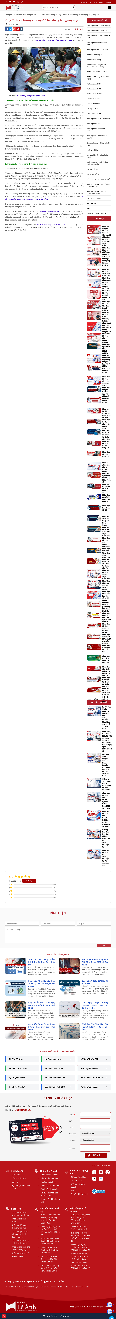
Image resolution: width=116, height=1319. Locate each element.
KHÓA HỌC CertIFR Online (105, 369)
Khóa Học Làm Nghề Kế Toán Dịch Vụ (106, 648)
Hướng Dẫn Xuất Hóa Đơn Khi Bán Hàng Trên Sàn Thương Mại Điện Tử (106, 838)
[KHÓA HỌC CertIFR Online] (94, 367)
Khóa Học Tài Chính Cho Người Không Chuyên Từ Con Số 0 (106, 328)
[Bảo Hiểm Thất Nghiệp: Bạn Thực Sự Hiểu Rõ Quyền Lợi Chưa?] (15, 995)
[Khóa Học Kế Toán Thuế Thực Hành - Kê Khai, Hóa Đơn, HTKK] (94, 272)
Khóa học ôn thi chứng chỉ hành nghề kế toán (106, 413)
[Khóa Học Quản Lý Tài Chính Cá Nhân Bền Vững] (94, 432)
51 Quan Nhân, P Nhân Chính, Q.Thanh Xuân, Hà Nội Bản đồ (50, 1241)
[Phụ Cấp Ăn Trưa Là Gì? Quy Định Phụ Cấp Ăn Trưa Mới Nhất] (15, 1017)
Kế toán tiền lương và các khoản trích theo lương (96, 66)
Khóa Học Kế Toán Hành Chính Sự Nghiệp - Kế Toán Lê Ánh (106, 318)
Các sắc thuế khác (93, 99)
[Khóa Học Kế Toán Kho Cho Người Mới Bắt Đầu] (94, 615)
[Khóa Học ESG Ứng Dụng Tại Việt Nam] (94, 658)
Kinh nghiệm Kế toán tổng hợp (98, 25)
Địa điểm (72, 1141)
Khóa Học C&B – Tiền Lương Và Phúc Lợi (106, 498)
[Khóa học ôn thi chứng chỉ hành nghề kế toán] (94, 410)
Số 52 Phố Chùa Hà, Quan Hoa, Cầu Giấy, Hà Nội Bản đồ (49, 1259)
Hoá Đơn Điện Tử (16, 1087)
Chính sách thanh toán (50, 1185)
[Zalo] (101, 1179)
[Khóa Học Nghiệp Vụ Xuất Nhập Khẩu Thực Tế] (94, 475)
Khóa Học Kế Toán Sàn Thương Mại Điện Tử (106, 586)
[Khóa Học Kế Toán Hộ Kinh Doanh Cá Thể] (94, 294)
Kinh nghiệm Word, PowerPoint (98, 119)
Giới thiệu (84, 2)
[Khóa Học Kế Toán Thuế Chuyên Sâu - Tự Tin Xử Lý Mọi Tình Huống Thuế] (94, 283)
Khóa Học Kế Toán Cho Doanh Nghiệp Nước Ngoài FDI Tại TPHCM (106, 800)
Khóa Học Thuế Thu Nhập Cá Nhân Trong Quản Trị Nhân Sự (106, 522)
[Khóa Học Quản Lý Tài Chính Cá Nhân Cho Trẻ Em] (94, 561)
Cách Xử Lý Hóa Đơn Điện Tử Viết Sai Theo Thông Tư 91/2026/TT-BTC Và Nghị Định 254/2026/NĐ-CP (107, 741)
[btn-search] (73, 7)
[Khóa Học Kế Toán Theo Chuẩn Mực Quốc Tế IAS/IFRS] (94, 539)
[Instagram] (18, 2)
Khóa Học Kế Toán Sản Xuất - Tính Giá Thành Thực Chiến (106, 383)
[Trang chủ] (14, 8)
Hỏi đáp (108, 2)
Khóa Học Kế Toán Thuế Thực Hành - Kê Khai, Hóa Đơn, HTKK (106, 274)
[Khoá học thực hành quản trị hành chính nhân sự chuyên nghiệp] (94, 486)
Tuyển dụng (93, 2)
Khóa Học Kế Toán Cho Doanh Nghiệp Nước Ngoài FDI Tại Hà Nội (106, 818)
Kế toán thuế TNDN (94, 94)
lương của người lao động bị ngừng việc (54, 40)
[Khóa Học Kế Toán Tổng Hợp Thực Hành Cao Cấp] (94, 529)
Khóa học (72, 1134)
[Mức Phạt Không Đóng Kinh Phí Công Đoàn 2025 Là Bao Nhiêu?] (69, 974)
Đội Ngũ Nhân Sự (19, 1178)
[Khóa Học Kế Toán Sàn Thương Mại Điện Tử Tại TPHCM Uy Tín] (94, 854)
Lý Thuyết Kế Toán (17, 1077)
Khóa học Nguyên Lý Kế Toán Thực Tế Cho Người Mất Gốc (106, 231)
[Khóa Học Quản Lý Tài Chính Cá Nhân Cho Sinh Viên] (94, 679)
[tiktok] (22, 2)
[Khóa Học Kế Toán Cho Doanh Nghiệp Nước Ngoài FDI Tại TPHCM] (94, 797)
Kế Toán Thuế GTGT (89, 1059)
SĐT (71, 1121)
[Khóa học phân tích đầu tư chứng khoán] (94, 466)
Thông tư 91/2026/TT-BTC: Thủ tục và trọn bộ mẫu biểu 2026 (106, 784)
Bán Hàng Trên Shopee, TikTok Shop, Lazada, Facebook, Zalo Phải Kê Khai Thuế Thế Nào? (106, 765)
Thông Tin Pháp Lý (49, 1171)
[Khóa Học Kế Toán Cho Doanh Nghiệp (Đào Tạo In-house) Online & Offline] (94, 346)
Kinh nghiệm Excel (94, 124)
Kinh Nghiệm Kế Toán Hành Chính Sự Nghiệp (97, 192)
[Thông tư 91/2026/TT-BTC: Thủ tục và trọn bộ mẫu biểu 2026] (94, 783)
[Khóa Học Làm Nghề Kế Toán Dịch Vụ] (94, 647)
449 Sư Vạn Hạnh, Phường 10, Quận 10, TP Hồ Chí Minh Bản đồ (80, 1247)
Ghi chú (72, 1148)
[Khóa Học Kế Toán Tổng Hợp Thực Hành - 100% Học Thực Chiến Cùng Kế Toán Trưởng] (94, 240)
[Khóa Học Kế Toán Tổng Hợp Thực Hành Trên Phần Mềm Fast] (94, 550)
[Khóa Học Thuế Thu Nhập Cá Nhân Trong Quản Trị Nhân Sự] (94, 518)
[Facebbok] (94, 1172)
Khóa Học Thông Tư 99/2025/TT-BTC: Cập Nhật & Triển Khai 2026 (106, 641)
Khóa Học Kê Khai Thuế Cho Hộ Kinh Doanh (106, 628)
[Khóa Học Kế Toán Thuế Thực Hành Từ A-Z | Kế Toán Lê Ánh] (94, 690)
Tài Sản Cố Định (16, 1059)
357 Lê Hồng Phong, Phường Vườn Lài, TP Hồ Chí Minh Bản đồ (79, 1256)
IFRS (88, 208)
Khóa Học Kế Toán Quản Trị (106, 454)
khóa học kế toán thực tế (49, 211)
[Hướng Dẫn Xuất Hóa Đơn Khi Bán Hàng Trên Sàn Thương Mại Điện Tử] (94, 834)
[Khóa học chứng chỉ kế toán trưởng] (94, 262)
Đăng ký (97, 1155)
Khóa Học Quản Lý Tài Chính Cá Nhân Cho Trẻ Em (106, 564)
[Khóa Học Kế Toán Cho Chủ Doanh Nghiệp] (94, 304)
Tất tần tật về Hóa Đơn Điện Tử (98, 179)
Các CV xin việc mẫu (94, 114)
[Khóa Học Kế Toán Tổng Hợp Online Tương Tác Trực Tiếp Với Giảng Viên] (94, 251)
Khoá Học (16, 1208)
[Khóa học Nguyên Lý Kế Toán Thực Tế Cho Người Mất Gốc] (94, 229)
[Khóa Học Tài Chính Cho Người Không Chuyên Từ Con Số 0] (94, 326)
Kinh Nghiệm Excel (89, 1068)
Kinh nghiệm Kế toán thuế (97, 30)
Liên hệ (101, 2)
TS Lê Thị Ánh (77, 29)
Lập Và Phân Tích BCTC (55, 1087)
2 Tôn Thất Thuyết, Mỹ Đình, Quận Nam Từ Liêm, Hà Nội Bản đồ (50, 1268)
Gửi (104, 945)
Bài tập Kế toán (92, 109)
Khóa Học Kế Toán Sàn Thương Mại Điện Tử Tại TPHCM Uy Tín (106, 857)
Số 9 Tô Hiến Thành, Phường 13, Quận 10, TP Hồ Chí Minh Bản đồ (80, 1265)
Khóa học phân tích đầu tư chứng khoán (106, 467)
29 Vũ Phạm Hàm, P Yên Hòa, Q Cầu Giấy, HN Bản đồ (49, 1250)
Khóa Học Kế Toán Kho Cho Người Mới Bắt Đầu (106, 617)
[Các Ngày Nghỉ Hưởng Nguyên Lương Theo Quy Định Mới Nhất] (69, 1017)
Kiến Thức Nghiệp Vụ (79, 1172)
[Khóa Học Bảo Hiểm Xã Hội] (94, 507)
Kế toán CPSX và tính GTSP (97, 72)
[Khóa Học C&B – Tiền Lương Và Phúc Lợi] (94, 497)
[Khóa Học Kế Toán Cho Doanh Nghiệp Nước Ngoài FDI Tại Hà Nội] (94, 815)
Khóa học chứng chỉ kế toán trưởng (106, 262)
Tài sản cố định (92, 169)
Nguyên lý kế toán (93, 174)
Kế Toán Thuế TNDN (54, 1068)
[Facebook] (6, 2)
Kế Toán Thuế (76, 1180)
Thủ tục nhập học (48, 1182)
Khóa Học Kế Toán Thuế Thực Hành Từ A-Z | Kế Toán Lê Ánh (106, 694)
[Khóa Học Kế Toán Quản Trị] (94, 453)
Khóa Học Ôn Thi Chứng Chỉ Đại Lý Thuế (106, 424)
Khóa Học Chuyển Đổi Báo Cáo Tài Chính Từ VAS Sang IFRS (106, 393)
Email (71, 1127)
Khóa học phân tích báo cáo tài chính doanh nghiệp (20, 1234)
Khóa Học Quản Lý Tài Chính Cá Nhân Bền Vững (106, 434)
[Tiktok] (107, 1172)
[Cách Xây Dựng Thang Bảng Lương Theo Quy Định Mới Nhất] (15, 1039)
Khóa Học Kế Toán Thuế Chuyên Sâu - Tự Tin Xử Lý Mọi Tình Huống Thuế (106, 288)
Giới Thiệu (16, 1174)
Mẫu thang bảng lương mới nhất (31, 96)
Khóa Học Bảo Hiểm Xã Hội (106, 508)
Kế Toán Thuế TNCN (18, 1068)
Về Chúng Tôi (17, 1171)
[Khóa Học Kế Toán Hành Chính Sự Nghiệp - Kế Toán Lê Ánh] (94, 315)
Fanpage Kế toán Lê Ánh (96, 699)
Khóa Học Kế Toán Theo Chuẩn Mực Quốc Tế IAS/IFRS (106, 544)
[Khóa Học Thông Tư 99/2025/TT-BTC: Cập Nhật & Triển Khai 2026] (94, 636)
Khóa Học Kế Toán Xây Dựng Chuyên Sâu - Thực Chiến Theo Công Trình (106, 362)
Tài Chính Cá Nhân (94, 198)
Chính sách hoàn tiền (50, 1189)
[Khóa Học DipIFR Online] (94, 400)
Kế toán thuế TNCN (94, 89)
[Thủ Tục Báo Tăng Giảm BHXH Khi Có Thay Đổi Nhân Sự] (15, 974)
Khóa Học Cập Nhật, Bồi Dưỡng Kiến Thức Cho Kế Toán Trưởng (106, 673)
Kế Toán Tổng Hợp (78, 1177)
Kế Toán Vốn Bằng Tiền (55, 1077)
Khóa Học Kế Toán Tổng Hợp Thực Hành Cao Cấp (106, 532)
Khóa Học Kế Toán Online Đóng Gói (106, 444)
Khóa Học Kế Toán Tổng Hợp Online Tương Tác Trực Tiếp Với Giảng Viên (106, 255)
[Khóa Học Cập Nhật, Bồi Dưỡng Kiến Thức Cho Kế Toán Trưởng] (94, 668)
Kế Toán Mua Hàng (53, 1059)
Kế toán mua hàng (94, 60)
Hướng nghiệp (92, 150)
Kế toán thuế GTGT (94, 84)
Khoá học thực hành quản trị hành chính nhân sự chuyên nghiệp (106, 491)
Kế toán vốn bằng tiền (95, 55)
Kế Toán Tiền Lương (89, 1087)
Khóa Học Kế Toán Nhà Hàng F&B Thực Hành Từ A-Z (106, 607)
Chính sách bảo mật (49, 1174)
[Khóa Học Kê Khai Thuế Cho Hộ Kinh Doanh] (94, 625)
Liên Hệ (15, 1182)
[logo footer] (21, 1311)
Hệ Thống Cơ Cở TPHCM (78, 1210)
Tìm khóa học (51, 1316)
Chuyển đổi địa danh (79, 1194)
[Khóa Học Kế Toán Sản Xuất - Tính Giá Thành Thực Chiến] (94, 380)
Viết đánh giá (29, 881)
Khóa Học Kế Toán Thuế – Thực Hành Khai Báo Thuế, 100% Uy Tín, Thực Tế (106, 578)
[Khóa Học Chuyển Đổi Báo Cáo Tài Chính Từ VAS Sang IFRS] (94, 389)
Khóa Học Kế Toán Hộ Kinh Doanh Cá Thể (106, 295)
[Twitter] (10, 2)
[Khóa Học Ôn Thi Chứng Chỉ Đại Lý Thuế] (94, 421)
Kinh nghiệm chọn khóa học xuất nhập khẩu (97, 163)
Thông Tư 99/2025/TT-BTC (96, 213)
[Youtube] (14, 2)
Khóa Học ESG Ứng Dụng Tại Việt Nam (106, 659)
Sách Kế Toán (92, 203)
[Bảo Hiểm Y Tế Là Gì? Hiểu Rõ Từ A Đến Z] (69, 995)
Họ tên (72, 1115)
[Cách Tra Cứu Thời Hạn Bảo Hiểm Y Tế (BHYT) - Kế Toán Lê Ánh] (69, 1039)
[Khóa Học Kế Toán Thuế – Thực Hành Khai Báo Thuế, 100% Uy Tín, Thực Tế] (94, 573)
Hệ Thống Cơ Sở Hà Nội (49, 1210)
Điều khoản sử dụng (49, 1178)
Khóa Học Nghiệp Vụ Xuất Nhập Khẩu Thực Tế (106, 477)
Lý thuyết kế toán (93, 104)
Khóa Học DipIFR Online (106, 400)
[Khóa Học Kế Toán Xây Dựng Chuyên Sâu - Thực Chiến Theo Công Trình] (94, 358)
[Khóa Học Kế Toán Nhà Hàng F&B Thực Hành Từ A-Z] (94, 604)
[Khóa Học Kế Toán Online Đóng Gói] (94, 443)
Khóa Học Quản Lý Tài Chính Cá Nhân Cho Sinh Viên (106, 683)
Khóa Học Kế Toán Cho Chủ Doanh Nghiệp (106, 305)
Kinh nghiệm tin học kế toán (97, 50)
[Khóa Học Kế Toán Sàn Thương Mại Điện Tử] (94, 584)
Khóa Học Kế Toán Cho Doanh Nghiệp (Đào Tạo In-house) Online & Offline (106, 353)
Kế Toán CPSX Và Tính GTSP (93, 1077)
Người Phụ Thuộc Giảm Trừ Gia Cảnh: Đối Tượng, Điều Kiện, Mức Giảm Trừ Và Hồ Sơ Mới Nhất (106, 717)
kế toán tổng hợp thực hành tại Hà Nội (53, 225)
